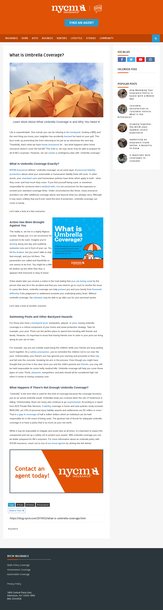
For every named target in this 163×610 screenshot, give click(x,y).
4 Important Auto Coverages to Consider (140, 158)
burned (68, 136)
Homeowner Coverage (19, 569)
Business (47, 38)
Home (25, 38)
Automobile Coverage (18, 574)
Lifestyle (76, 38)
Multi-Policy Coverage (18, 565)
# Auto (20, 504)
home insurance (50, 144)
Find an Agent (81, 23)
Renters (62, 38)
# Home (30, 504)
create (51, 153)
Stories (91, 38)
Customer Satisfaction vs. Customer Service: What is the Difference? (135, 112)
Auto (35, 38)
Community (106, 38)
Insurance (11, 38)
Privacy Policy (14, 583)
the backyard (73, 132)
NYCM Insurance (19, 170)
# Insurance (43, 504)
